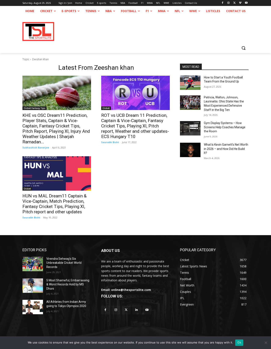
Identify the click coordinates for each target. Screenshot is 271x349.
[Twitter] (126, 310)
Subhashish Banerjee (35, 147)
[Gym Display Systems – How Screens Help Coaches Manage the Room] (190, 128)
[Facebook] (222, 3)
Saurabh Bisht (110, 142)
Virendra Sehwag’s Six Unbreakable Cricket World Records (64, 263)
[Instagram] (228, 3)
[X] (234, 3)
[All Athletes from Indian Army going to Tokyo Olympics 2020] (32, 307)
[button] (243, 48)
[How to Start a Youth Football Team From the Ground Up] (190, 82)
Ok (239, 342)
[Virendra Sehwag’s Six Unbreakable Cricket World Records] (32, 264)
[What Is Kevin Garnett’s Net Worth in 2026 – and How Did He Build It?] (190, 150)
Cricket (106, 108)
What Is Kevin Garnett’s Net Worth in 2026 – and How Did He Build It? (226, 149)
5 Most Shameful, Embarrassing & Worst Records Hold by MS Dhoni (67, 284)
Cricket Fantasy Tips (34, 108)
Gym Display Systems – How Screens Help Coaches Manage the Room (224, 127)
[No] (266, 343)
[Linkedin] (137, 310)
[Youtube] (246, 3)
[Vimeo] (240, 3)
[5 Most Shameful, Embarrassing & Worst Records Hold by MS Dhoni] (32, 285)
